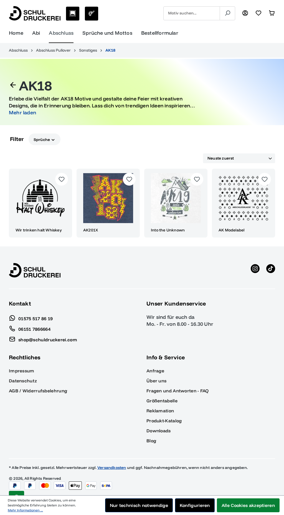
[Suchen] (227, 13)
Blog (151, 440)
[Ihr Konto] (245, 13)
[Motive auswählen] (72, 14)
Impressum (21, 370)
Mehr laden (22, 112)
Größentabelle (162, 400)
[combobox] (191, 13)
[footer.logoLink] (34, 269)
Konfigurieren (195, 505)
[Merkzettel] (258, 13)
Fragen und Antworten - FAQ (177, 390)
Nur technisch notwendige (139, 505)
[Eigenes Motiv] (91, 14)
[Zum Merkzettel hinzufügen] (61, 179)
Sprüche (42, 139)
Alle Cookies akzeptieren (248, 505)
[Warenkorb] (271, 13)
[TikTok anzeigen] (270, 270)
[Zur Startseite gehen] (34, 13)
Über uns (156, 380)
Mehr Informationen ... (25, 510)
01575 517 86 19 (35, 318)
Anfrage (155, 370)
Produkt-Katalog (164, 420)
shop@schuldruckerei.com (47, 339)
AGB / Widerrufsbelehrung (38, 390)
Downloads (158, 430)
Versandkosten (111, 467)
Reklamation (160, 410)
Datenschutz (23, 380)
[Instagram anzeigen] (255, 270)
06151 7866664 (34, 328)
